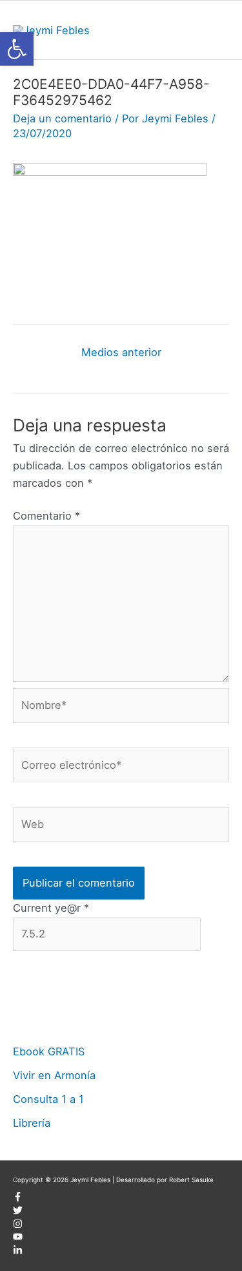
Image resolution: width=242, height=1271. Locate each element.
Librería (31, 1122)
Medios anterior (121, 352)
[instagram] (18, 1226)
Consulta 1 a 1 (48, 1099)
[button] (17, 49)
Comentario (46, 515)
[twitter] (18, 1212)
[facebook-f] (18, 1199)
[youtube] (18, 1239)
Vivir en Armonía (54, 1075)
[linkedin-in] (18, 1252)
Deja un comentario (62, 118)
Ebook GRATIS (49, 1051)
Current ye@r (51, 907)
